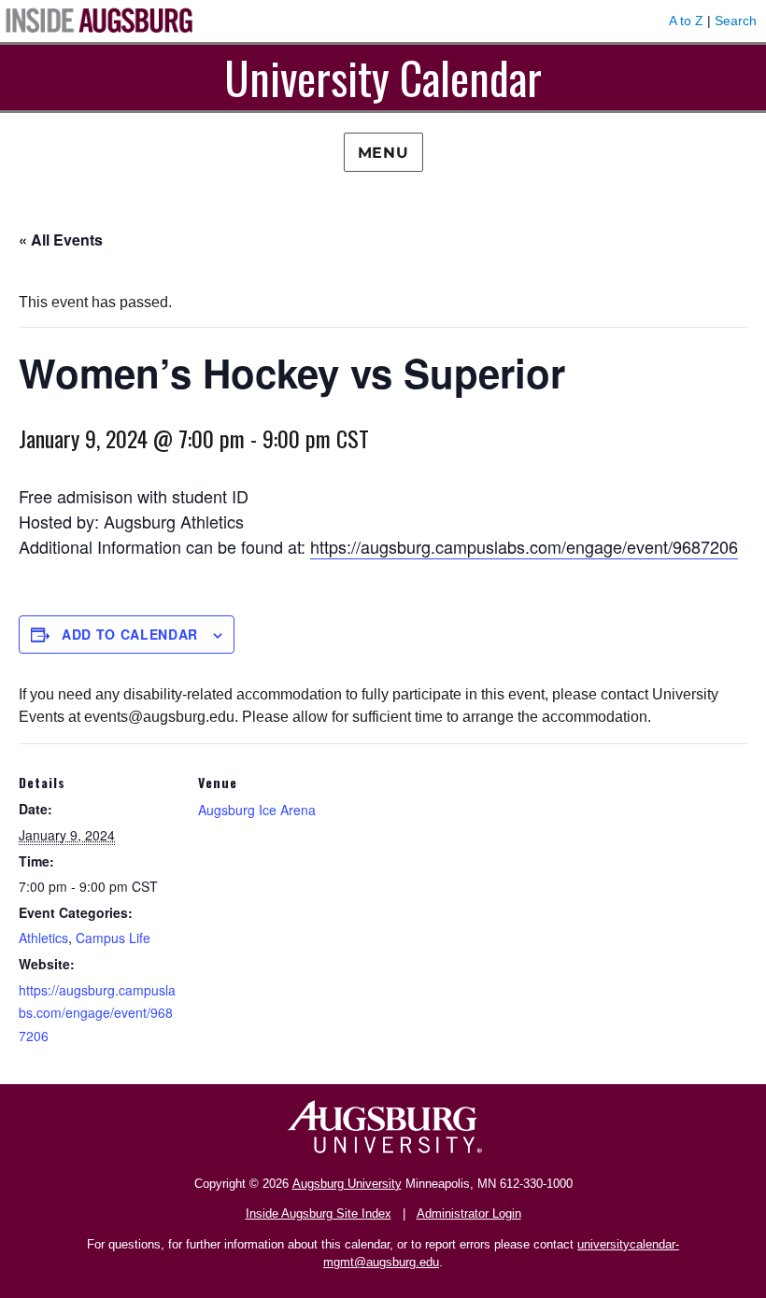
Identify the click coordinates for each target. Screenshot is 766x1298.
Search (736, 20)
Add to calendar (130, 634)
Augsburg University (347, 1184)
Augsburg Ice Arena (257, 809)
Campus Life (113, 937)
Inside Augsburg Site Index (318, 1213)
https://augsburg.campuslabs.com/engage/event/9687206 (524, 546)
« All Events (61, 239)
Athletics (43, 937)
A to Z (686, 20)
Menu (383, 153)
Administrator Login (469, 1213)
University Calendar (383, 77)
